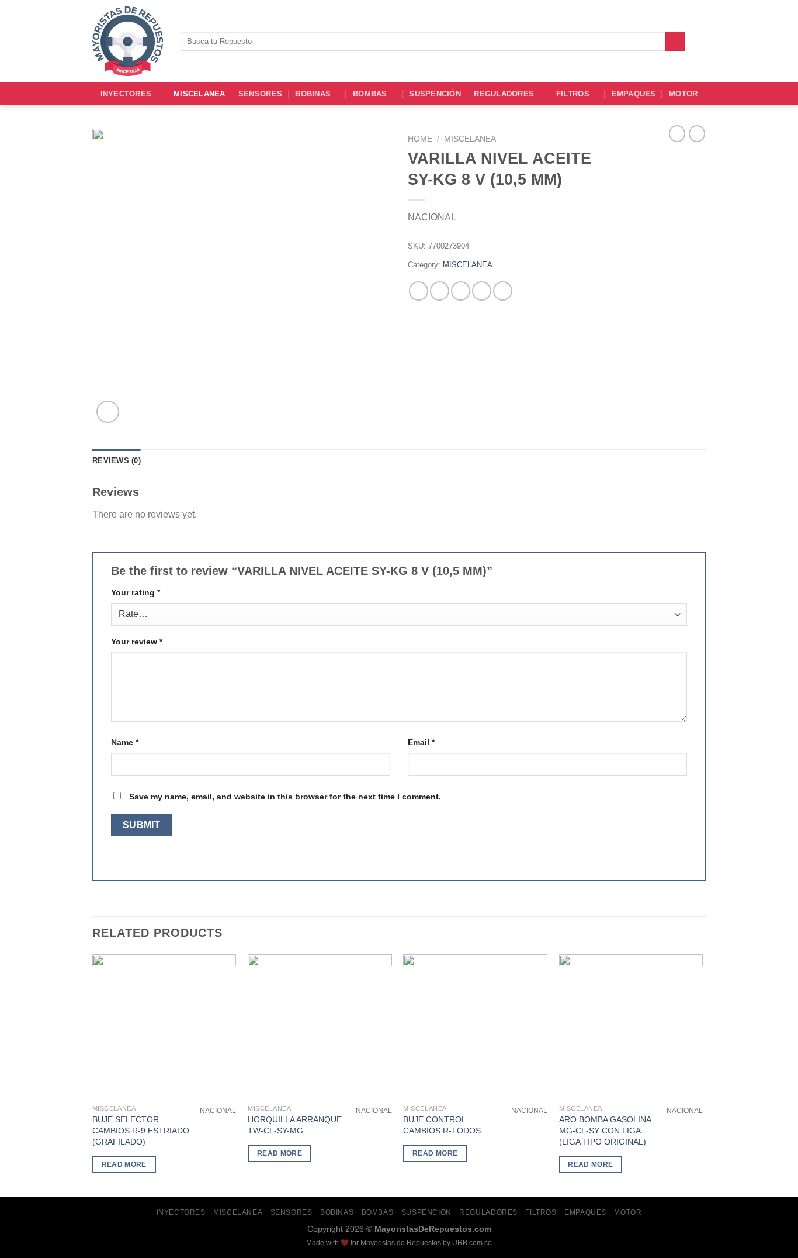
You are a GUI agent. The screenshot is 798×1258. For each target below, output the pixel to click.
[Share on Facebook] (418, 291)
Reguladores (504, 93)
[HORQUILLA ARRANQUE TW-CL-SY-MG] (320, 1026)
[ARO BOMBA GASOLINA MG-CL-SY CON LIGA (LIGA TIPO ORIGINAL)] (631, 1026)
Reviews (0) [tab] (116, 460)
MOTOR (683, 93)
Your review (136, 641)
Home (420, 139)
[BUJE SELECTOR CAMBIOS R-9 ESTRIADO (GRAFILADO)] (164, 1026)
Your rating (135, 592)
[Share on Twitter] (439, 291)
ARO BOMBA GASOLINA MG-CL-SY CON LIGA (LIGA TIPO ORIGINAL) (605, 1130)
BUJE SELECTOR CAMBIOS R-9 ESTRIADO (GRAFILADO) (140, 1130)
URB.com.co (472, 1242)
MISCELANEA (199, 93)
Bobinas (313, 93)
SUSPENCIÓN (435, 93)
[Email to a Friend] (460, 291)
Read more (124, 1164)
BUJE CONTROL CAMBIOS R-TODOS (442, 1125)
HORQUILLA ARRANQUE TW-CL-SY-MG (295, 1125)
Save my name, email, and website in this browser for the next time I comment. (285, 796)
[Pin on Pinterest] (481, 291)
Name (124, 742)
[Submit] (675, 41)
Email (421, 742)
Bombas (370, 93)
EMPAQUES (634, 93)
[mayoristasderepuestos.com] (127, 41)
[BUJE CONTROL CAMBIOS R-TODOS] (475, 1026)
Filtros (572, 93)
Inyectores (126, 93)
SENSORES (260, 93)
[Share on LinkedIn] (502, 291)
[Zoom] (107, 412)
